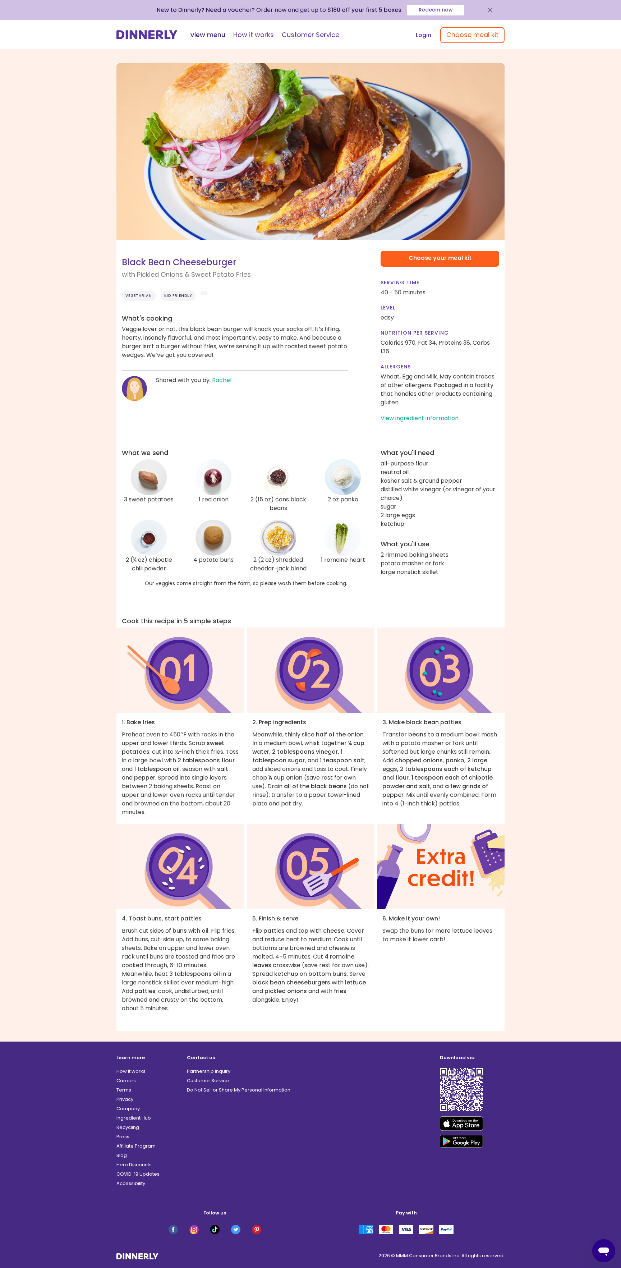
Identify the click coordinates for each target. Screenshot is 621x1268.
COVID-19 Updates (138, 1174)
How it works (253, 34)
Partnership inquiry (208, 1071)
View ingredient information (420, 418)
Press (122, 1136)
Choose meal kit (472, 34)
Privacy (124, 1099)
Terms (123, 1089)
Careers (126, 1080)
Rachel (221, 380)
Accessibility (130, 1183)
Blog (121, 1155)
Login (423, 35)
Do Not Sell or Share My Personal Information (238, 1089)
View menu (207, 34)
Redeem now (436, 9)
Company (128, 1108)
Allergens (396, 366)
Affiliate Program (136, 1146)
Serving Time (400, 282)
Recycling (127, 1127)
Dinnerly (147, 34)
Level (388, 307)
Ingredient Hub (133, 1118)
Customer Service (310, 34)
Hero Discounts (134, 1164)
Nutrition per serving (415, 332)
